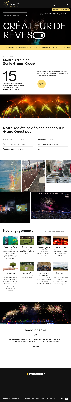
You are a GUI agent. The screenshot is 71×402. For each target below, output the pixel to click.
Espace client (56, 9)
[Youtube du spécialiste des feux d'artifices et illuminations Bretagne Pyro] (66, 399)
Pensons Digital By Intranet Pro (12, 399)
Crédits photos (53, 399)
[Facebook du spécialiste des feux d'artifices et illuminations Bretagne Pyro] (62, 399)
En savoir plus (41, 84)
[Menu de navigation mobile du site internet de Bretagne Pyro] (67, 4)
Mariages (58, 47)
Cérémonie (15, 47)
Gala (27, 47)
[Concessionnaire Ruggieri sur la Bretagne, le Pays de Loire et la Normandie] (56, 4)
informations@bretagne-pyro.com (35, 394)
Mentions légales (44, 399)
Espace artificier (65, 9)
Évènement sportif (41, 47)
